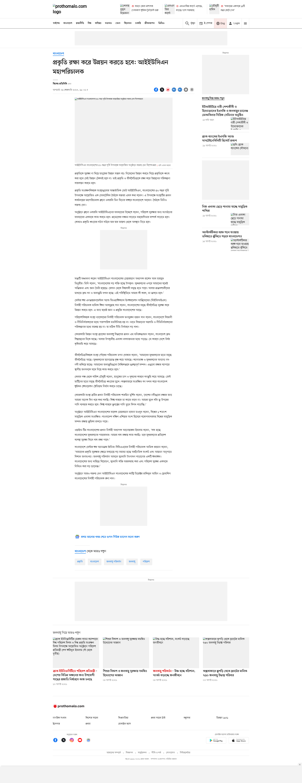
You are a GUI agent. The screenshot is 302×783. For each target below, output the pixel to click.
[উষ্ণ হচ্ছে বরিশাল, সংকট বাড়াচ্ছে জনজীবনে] (176, 652)
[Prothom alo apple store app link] (238, 741)
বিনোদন (127, 23)
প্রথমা (88, 724)
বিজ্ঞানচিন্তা (123, 718)
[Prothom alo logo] (68, 707)
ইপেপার (56, 724)
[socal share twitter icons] (162, 91)
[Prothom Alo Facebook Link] (57, 741)
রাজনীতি (80, 23)
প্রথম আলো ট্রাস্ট (158, 718)
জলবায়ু (132, 561)
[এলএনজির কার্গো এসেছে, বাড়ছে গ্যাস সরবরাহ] (170, 9)
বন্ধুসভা (187, 718)
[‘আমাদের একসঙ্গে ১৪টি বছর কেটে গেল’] (214, 9)
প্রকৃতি (80, 561)
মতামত (108, 23)
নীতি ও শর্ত (156, 752)
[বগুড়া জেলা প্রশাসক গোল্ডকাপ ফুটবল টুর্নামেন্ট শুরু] (125, 9)
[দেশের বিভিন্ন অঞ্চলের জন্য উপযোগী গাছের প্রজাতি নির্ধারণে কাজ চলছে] (76, 652)
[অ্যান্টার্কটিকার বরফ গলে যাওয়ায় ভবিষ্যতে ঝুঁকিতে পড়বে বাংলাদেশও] (240, 245)
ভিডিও (161, 23)
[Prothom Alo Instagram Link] (73, 741)
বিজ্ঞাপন (129, 752)
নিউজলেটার (185, 752)
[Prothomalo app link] (216, 741)
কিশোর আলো (92, 718)
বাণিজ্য (98, 23)
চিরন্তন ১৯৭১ (222, 718)
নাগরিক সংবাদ (59, 718)
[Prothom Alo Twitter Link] (65, 741)
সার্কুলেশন (142, 752)
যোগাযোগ (170, 752)
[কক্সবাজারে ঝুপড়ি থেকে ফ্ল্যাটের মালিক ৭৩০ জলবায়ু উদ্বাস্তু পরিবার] (226, 652)
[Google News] (88, 740)
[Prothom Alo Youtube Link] (81, 741)
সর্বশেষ (56, 23)
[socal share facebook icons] (156, 91)
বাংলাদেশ (67, 23)
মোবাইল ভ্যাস (124, 724)
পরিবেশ (146, 561)
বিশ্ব (89, 23)
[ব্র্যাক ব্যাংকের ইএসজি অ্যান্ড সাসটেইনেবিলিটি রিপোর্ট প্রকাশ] (240, 149)
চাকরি (138, 23)
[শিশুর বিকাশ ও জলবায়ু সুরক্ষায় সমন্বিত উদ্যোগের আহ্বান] (126, 652)
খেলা (117, 23)
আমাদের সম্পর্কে (114, 752)
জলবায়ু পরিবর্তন (113, 561)
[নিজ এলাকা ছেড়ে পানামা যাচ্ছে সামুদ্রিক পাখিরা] (240, 219)
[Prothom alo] (74, 9)
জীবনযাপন (150, 23)
